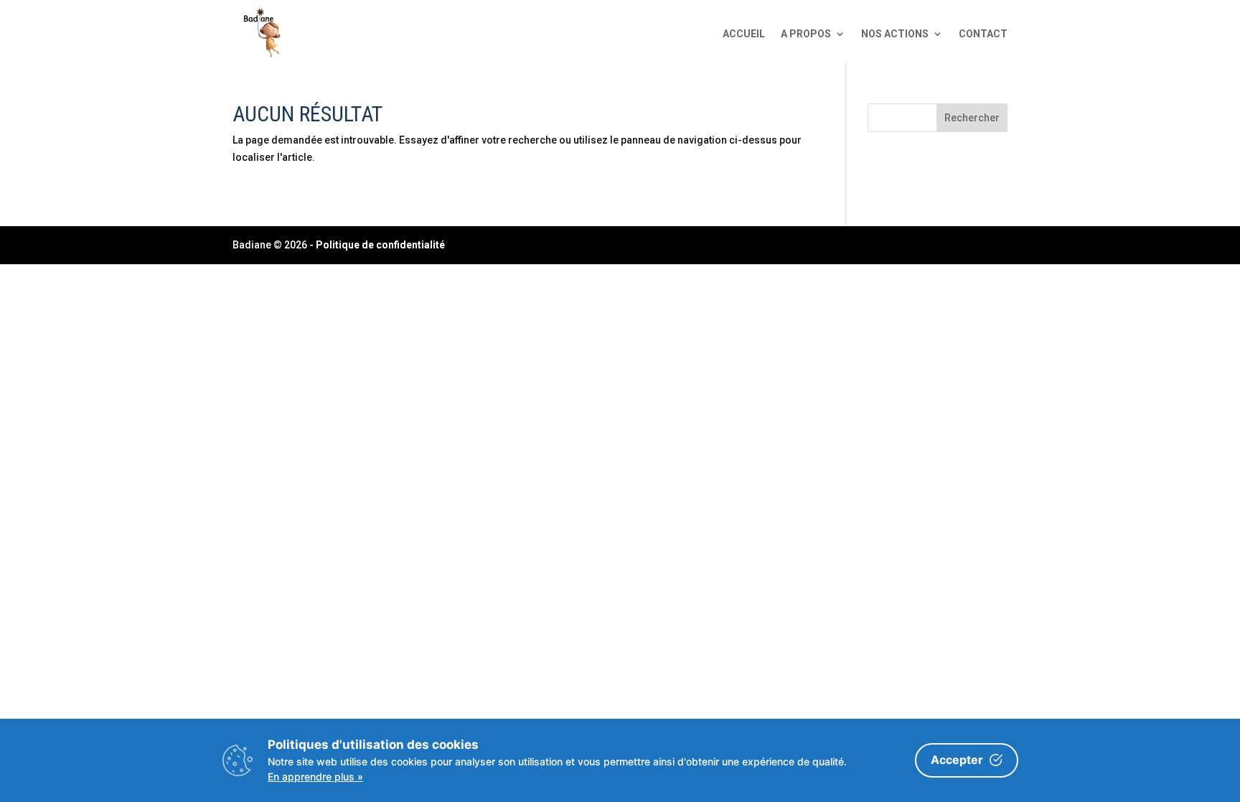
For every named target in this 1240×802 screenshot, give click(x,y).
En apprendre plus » (315, 776)
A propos (806, 33)
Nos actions (895, 33)
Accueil (744, 33)
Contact (983, 33)
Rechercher (972, 117)
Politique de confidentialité (380, 245)
